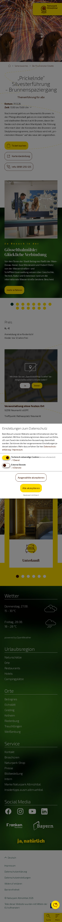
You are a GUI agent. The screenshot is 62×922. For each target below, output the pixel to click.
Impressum (17, 449)
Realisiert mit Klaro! (31, 495)
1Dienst (15, 460)
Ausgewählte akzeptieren (31, 477)
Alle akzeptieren (31, 488)
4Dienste (16, 467)
